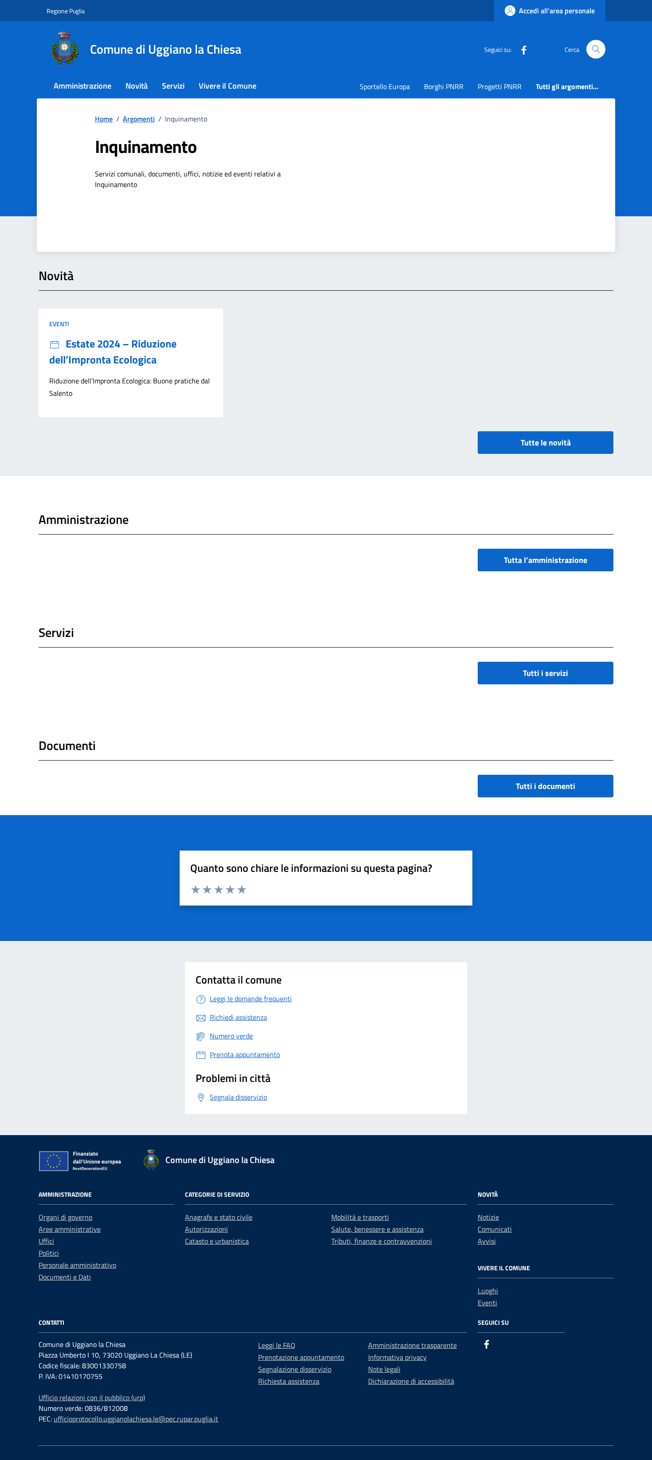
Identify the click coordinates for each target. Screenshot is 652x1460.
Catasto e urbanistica (217, 1241)
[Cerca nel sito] (595, 49)
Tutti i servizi (545, 673)
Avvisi (487, 1241)
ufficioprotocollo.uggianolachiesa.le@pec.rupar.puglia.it (136, 1418)
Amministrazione (82, 86)
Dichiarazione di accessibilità (411, 1381)
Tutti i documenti (545, 786)
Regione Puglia (66, 11)
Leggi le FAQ (276, 1345)
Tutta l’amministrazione (545, 560)
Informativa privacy (397, 1357)
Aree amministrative (70, 1229)
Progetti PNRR (500, 86)
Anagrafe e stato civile (218, 1217)
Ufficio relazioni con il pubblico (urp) (92, 1397)
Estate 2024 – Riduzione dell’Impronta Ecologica (113, 351)
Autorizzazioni (206, 1229)
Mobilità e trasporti (360, 1217)
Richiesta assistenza (288, 1381)
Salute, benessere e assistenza (377, 1229)
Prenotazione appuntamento (301, 1357)
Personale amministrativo (77, 1265)
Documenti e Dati (65, 1277)
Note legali (384, 1369)
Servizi (173, 86)
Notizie (488, 1217)
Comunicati (495, 1229)
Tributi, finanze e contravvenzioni (381, 1241)
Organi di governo (65, 1217)
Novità (137, 86)
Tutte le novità (546, 443)
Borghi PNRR (443, 86)
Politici (49, 1253)
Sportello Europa (385, 86)
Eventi (59, 323)
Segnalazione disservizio (294, 1369)
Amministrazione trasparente (412, 1345)
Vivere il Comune (227, 86)
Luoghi (488, 1290)
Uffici (46, 1241)
